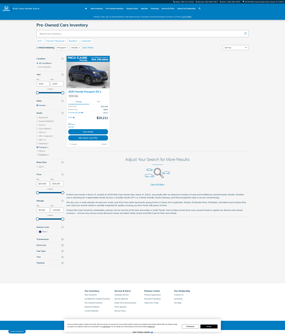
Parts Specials (120, 307)
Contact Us (178, 295)
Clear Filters (87, 47)
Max (52, 79)
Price (70, 117)
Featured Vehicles (92, 307)
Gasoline (73, 41)
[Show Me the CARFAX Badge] (72, 125)
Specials (144, 8)
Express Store (132, 8)
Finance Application (152, 295)
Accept (209, 326)
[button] (88, 96)
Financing (155, 8)
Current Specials (91, 311)
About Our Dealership (186, 8)
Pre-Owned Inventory (115, 8)
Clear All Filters (157, 184)
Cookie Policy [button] (106, 326)
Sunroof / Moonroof (55, 41)
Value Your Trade (151, 303)
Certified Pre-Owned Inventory (97, 299)
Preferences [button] (151, 326)
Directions (178, 299)
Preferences (190, 326)
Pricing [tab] (78, 101)
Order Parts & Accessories (125, 303)
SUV (40, 41)
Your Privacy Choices (141, 332)
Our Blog (177, 303)
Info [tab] (98, 101)
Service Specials (121, 299)
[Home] (6, 8)
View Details (88, 132)
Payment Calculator (152, 299)
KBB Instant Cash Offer (88, 138)
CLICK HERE (186, 17)
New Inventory (97, 8)
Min (38, 79)
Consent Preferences (17, 331)
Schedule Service (121, 295)
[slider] (37, 92)
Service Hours (120, 311)
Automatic (86, 41)
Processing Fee (74, 112)
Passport (61, 47)
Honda (74, 47)
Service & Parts (168, 8)
